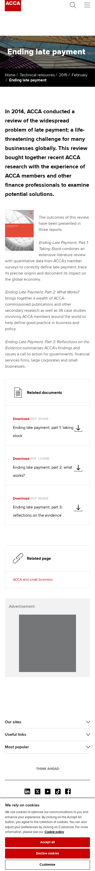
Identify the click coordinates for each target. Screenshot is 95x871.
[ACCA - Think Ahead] (13, 10)
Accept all (47, 842)
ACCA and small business (33, 579)
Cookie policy (54, 832)
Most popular (17, 747)
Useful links (15, 734)
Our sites (13, 722)
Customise (47, 865)
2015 (63, 75)
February (79, 75)
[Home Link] (47, 768)
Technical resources (37, 75)
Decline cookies (47, 853)
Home (10, 75)
